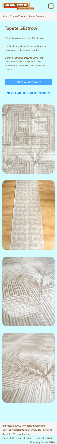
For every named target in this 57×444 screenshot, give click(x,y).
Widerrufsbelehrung (34, 425)
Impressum (8, 425)
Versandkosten (21, 433)
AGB (19, 425)
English (28, 437)
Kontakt (6, 433)
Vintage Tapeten (18, 16)
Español (38, 437)
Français (17, 437)
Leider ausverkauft (28, 82)
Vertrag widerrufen (13, 429)
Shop (5, 16)
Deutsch (7, 437)
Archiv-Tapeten (36, 16)
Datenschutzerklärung (38, 429)
